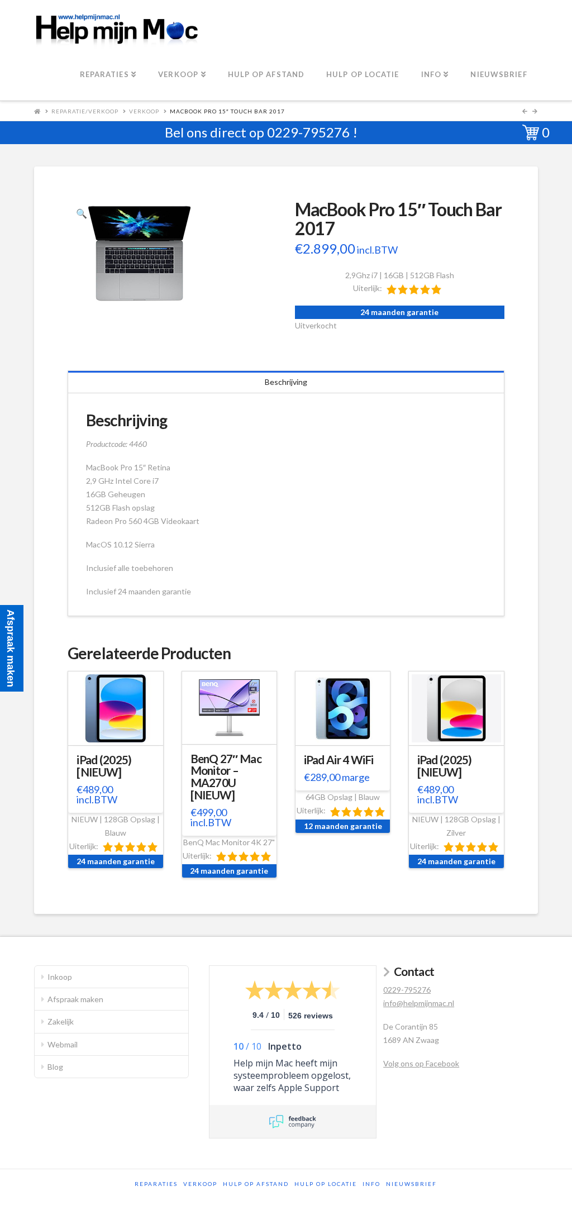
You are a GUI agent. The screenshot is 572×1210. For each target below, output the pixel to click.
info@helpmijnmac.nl (418, 1003)
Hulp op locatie (325, 1183)
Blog (55, 1066)
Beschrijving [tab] (286, 382)
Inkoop (59, 977)
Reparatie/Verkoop (84, 111)
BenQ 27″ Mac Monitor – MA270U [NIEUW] (225, 777)
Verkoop (144, 111)
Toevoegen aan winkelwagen (117, 740)
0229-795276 (308, 132)
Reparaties (156, 1183)
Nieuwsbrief (411, 1183)
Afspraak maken (75, 999)
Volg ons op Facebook (421, 1063)
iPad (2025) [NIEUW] (104, 766)
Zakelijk (60, 1021)
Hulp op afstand (256, 1183)
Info (371, 1183)
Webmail (62, 1044)
